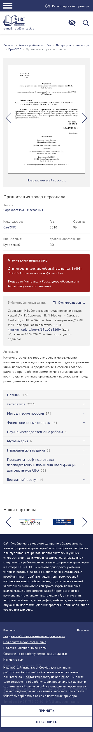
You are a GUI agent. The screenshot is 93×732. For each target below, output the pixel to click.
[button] (8, 118)
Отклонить (46, 722)
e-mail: (7, 28)
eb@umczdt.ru (25, 28)
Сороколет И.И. (14, 210)
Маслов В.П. (35, 210)
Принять (47, 710)
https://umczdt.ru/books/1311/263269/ (34, 330)
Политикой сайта (35, 686)
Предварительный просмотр (46, 180)
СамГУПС (9, 227)
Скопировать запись (71, 302)
